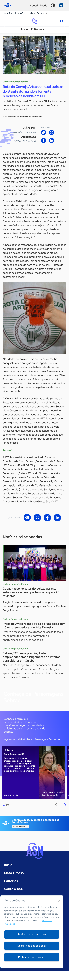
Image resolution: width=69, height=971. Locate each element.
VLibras (61, 5)
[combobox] (39, 13)
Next (65, 804)
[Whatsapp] (43, 132)
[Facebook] (43, 140)
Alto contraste (53, 5)
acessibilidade (38, 5)
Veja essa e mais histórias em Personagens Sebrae (30, 739)
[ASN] (34, 851)
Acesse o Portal (19, 826)
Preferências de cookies (31, 957)
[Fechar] (59, 900)
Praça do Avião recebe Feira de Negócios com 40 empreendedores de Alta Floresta (34, 625)
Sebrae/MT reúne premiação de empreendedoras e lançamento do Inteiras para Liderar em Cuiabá (31, 656)
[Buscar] (61, 21)
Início (24, 29)
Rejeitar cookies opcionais (32, 945)
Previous (56, 804)
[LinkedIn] (51, 140)
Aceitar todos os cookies (32, 934)
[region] (31, 931)
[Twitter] (51, 132)
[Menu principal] (6, 21)
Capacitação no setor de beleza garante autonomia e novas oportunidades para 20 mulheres (31, 592)
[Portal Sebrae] (9, 5)
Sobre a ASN (14, 889)
